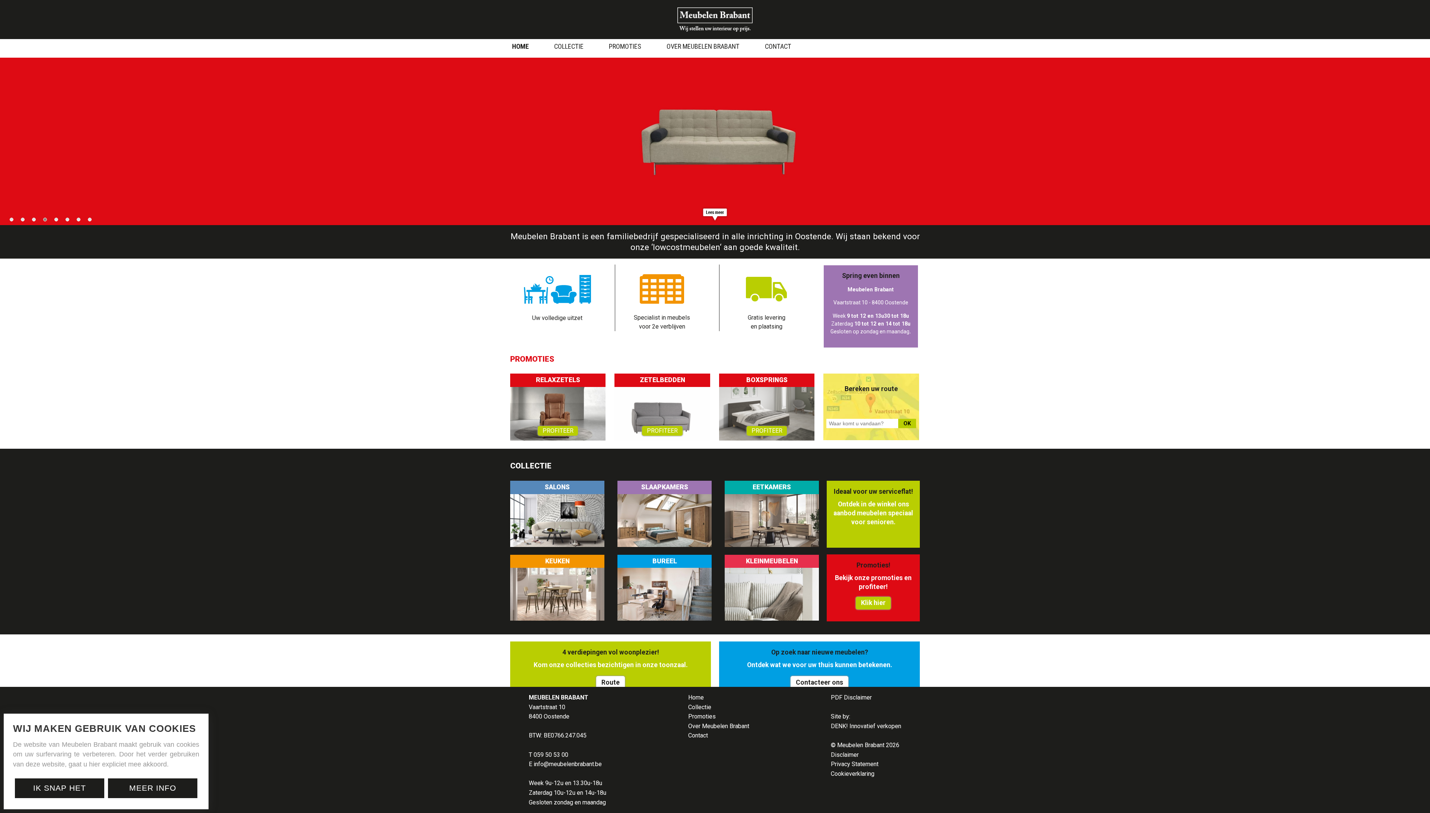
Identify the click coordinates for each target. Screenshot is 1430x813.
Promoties (625, 46)
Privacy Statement (854, 764)
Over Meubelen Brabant (703, 46)
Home (520, 46)
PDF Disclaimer (851, 697)
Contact (778, 46)
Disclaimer (845, 754)
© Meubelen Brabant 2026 (865, 745)
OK (907, 423)
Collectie (569, 46)
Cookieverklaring (852, 773)
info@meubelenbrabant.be (568, 764)
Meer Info (152, 788)
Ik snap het (59, 788)
